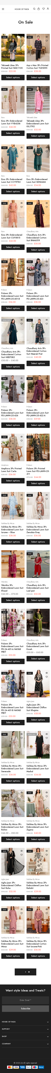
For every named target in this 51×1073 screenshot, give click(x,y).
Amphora (4, 465)
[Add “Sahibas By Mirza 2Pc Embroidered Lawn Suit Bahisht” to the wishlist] (47, 855)
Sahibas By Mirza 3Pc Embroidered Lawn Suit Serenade (12, 768)
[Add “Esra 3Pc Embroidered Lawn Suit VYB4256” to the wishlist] (22, 93)
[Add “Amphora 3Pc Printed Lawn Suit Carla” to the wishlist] (22, 441)
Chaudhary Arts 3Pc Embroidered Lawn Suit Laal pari (38, 588)
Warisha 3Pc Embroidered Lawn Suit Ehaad (12, 588)
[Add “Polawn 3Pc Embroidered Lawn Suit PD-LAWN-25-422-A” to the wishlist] (47, 382)
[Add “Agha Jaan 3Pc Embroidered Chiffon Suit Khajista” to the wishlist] (47, 677)
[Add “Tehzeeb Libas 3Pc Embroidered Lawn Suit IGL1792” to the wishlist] (47, 93)
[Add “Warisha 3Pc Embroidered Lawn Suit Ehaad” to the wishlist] (22, 557)
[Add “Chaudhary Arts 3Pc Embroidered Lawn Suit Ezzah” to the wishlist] (47, 616)
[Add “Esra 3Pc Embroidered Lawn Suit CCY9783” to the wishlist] (22, 151)
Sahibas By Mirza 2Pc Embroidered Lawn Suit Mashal (38, 768)
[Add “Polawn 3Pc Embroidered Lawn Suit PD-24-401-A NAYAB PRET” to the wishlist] (22, 616)
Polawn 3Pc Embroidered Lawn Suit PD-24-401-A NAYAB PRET (12, 647)
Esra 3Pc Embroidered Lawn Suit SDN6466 (37, 181)
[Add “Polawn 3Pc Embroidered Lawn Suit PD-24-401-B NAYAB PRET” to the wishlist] (22, 677)
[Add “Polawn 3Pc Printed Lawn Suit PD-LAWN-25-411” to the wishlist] (47, 441)
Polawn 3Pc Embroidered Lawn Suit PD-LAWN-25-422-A (38, 413)
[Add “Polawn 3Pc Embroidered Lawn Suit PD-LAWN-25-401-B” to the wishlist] (22, 265)
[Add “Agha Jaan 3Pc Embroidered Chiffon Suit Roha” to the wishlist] (22, 855)
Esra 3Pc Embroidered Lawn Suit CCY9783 (11, 181)
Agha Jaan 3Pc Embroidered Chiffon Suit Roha (11, 885)
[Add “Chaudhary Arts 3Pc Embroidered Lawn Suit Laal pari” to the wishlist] (47, 557)
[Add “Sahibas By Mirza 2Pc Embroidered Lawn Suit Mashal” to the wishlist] (47, 738)
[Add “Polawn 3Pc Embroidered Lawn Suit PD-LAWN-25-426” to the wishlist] (22, 382)
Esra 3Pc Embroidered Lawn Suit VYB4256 (11, 122)
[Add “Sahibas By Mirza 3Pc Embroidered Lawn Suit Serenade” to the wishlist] (22, 738)
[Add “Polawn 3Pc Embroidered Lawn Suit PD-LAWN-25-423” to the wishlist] (47, 265)
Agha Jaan (30, 701)
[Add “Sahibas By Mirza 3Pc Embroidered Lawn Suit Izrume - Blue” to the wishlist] (22, 499)
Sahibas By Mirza (7, 523)
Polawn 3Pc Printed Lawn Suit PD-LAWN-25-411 (38, 471)
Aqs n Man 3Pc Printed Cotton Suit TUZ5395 (37, 67)
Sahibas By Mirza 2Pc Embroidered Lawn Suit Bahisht (38, 885)
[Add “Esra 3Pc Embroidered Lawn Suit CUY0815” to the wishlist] (22, 207)
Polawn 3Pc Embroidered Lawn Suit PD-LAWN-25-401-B (12, 296)
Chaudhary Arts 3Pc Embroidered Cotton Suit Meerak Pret (36, 351)
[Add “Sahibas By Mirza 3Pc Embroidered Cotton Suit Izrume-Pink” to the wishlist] (47, 913)
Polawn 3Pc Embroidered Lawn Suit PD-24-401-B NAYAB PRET (12, 709)
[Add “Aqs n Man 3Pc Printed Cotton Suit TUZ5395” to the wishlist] (47, 41)
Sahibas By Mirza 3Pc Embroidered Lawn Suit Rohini (12, 827)
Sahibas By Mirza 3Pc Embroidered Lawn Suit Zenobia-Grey (38, 529)
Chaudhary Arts (32, 231)
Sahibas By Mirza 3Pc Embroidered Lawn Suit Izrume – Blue (12, 529)
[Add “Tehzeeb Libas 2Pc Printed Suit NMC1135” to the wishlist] (22, 41)
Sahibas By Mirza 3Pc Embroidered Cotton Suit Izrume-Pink (37, 944)
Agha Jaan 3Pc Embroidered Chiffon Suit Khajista (37, 707)
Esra (2, 117)
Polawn (4, 290)
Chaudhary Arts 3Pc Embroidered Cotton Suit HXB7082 (11, 354)
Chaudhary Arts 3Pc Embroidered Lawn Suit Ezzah (38, 646)
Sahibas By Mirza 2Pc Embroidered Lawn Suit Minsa (12, 944)
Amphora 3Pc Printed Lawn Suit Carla (11, 470)
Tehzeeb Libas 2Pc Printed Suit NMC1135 (11, 67)
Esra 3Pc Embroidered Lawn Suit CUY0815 (11, 236)
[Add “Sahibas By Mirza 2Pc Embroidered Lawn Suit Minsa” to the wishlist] (22, 913)
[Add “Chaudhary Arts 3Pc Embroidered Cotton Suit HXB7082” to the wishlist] (22, 324)
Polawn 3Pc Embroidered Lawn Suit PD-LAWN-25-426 (12, 413)
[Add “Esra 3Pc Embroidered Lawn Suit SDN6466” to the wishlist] (47, 151)
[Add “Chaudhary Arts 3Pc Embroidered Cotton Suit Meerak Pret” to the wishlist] (47, 324)
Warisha (4, 582)
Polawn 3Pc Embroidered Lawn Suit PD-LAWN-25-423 (38, 296)
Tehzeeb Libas (32, 117)
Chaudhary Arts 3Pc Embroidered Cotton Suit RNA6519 (36, 237)
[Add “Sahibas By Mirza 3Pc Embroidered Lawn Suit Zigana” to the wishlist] (47, 796)
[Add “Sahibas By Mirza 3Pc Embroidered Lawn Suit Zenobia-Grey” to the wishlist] (47, 499)
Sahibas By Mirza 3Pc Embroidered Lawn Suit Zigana (38, 827)
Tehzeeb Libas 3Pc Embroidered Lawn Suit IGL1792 (38, 123)
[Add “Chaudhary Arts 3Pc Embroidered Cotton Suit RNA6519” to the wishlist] (47, 207)
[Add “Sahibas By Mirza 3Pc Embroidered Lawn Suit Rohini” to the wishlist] (22, 796)
